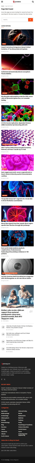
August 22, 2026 (5, 178)
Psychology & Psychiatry (25, 425)
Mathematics (22, 415)
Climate (3, 434)
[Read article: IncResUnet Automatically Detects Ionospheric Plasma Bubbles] (17, 62)
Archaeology (4, 415)
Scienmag (7, 459)
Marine (20, 413)
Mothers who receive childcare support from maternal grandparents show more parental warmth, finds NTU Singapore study (12, 314)
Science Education (23, 427)
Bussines (3, 427)
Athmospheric (6, 68)
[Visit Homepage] (17, 2)
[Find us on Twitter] (4, 379)
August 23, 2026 (5, 51)
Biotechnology (5, 422)
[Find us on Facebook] (1, 380)
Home (2, 6)
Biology (3, 420)
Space (4, 43)
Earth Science (5, 436)
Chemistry (4, 431)
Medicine (5, 93)
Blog (2, 425)
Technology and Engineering (10, 144)
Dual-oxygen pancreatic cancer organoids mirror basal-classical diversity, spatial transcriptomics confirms (16, 174)
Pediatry (20, 420)
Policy (20, 422)
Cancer (4, 169)
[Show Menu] (2, 2)
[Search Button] (33, 2)
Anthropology (5, 413)
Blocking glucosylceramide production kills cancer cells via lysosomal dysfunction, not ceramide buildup (17, 98)
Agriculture (4, 411)
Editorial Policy (22, 411)
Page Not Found (9, 6)
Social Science (22, 429)
